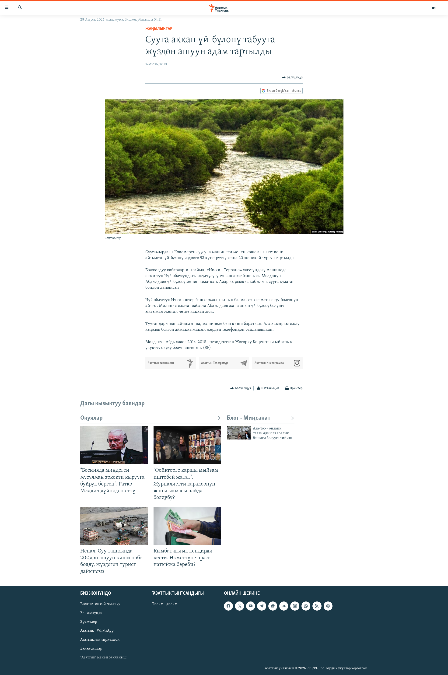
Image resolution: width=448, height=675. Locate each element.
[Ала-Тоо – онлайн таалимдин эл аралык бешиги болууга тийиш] (239, 432)
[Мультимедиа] (434, 8)
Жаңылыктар (158, 29)
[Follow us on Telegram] (261, 605)
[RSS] (316, 605)
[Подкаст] (328, 605)
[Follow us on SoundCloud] (283, 605)
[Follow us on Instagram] (294, 605)
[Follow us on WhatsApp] (305, 605)
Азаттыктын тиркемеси (100, 639)
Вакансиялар (91, 648)
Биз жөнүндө (91, 613)
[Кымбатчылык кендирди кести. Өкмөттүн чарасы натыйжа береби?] (187, 526)
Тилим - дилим (164, 604)
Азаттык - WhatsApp (97, 631)
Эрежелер (88, 622)
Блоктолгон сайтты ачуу (100, 604)
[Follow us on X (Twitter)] (239, 605)
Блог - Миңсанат (248, 418)
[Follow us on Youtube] (250, 605)
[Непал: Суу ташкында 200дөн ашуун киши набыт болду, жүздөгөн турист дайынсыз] (114, 526)
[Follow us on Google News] (272, 605)
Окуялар (91, 418)
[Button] (292, 77)
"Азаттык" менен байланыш (103, 657)
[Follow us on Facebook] (228, 605)
